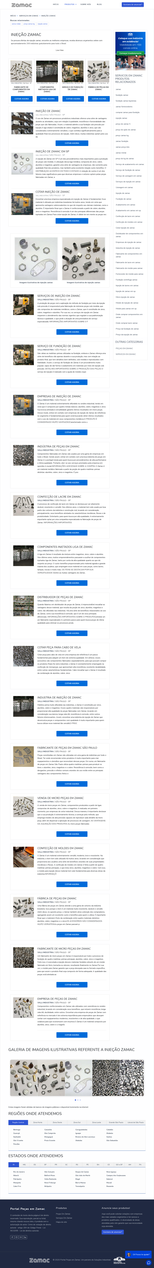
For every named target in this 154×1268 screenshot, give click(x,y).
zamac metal (16, 24)
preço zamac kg (29, 24)
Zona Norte (37, 1122)
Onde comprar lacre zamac (127, 323)
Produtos (69, 4)
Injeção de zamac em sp (126, 291)
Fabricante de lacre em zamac (128, 262)
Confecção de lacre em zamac (128, 216)
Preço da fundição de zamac (127, 329)
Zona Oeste (57, 1122)
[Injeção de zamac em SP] (22, 163)
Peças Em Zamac (63, 1214)
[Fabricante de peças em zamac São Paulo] (23, 756)
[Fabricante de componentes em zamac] (21, 71)
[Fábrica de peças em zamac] (98, 71)
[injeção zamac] (36, 259)
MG (24, 1164)
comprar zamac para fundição (128, 112)
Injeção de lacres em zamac (127, 285)
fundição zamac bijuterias (126, 101)
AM (129, 1164)
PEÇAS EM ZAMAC (124, 348)
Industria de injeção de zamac (128, 248)
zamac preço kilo (122, 147)
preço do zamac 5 (123, 124)
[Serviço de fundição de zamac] (73, 71)
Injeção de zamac (123, 193)
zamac (118, 89)
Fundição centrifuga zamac (126, 279)
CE (109, 1164)
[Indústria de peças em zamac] (23, 455)
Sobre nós (85, 4)
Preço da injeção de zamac (127, 334)
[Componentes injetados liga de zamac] (47, 71)
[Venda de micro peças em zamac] (23, 806)
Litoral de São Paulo (136, 1122)
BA (98, 1164)
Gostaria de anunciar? (132, 4)
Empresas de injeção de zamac (128, 242)
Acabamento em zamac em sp (128, 210)
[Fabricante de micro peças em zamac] (23, 957)
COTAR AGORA (22, 99)
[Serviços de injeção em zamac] (23, 304)
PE (88, 1164)
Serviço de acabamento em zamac (130, 164)
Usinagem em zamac (124, 187)
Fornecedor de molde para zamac (129, 274)
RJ (13, 1164)
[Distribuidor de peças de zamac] (23, 606)
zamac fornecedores (124, 106)
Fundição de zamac (123, 199)
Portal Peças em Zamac (27, 1209)
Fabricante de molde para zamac (129, 268)
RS (77, 1164)
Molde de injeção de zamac (127, 303)
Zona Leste (96, 1122)
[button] (74, 1099)
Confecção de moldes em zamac (129, 222)
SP (45, 1164)
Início (56, 4)
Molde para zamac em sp (126, 308)
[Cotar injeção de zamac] (22, 204)
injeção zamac (43, 24)
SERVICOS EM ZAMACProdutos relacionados (128, 79)
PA (140, 1164)
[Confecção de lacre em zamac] (23, 505)
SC (66, 1164)
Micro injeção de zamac (125, 297)
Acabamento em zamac (125, 204)
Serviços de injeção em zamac (128, 181)
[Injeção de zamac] (22, 123)
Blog (99, 4)
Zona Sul (77, 1122)
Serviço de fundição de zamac (128, 170)
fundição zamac (122, 95)
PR (56, 1164)
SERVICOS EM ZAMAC (126, 354)
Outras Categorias (129, 342)
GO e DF (119, 1164)
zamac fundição (122, 141)
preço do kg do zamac (125, 158)
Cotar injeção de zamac (125, 228)
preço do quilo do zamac (126, 129)
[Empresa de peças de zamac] (23, 1007)
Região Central (18, 1122)
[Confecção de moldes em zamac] (23, 857)
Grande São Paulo (116, 1122)
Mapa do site (61, 1222)
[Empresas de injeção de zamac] (23, 405)
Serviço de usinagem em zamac (129, 176)
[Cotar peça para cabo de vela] (23, 656)
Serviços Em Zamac (64, 1218)
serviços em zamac (28, 16)
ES (35, 1164)
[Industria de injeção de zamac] (23, 706)
